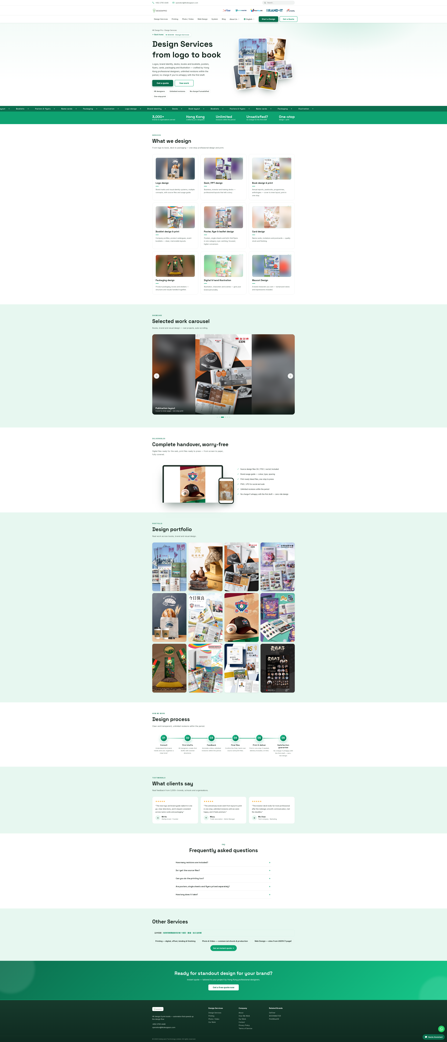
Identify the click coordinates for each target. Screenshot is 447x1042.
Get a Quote (288, 19)
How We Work (244, 1016)
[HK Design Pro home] (159, 10)
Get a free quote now (223, 987)
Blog (224, 19)
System (215, 19)
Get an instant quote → (223, 948)
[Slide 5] (225, 417)
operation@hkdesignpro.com (163, 1027)
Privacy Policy (244, 1025)
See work (184, 83)
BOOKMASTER (275, 1016)
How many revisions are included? (192, 862)
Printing (175, 19)
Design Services (161, 19)
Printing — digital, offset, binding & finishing (175, 941)
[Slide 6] (228, 417)
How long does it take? (187, 894)
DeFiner (272, 1013)
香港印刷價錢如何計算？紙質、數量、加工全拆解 (182, 933)
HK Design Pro (157, 30)
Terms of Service (245, 1028)
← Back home (157, 35)
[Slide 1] (217, 417)
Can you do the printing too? (190, 878)
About (241, 1013)
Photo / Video (188, 19)
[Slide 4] (223, 417)
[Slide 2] (219, 417)
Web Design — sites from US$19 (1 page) (273, 941)
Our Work (212, 1022)
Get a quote (163, 83)
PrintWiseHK (274, 1019)
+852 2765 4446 (159, 1024)
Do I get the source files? (188, 870)
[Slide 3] (221, 417)
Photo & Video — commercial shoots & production (225, 941)
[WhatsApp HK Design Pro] (441, 1029)
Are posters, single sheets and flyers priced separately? (203, 886)
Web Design (203, 19)
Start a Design (268, 19)
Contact (242, 1022)
